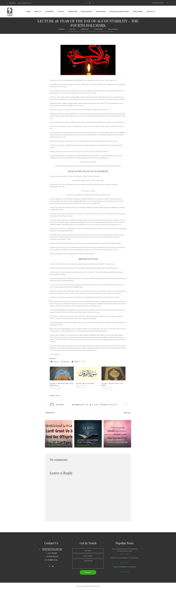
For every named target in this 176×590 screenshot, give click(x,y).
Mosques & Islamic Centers (119, 11)
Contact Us (151, 11)
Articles (61, 11)
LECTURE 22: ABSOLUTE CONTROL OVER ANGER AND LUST (117, 442)
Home (28, 11)
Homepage (61, 29)
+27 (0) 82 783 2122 (52, 556)
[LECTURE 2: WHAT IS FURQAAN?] (88, 373)
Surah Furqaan (113, 29)
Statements (49, 11)
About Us (37, 11)
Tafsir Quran (98, 29)
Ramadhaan (85, 29)
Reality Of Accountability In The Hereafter (125, 558)
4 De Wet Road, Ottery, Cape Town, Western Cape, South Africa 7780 (52, 549)
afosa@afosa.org (25, 3)
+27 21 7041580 (52, 553)
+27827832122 (12, 3)
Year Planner (137, 11)
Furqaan (57, 395)
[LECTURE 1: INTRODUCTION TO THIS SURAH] (113, 373)
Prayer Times (72, 11)
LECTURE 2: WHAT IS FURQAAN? (85, 383)
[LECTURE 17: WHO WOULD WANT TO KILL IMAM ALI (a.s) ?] (62, 373)
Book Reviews (101, 11)
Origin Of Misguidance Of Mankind (124, 567)
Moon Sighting (86, 11)
